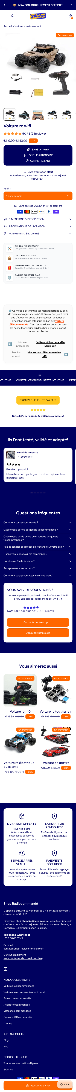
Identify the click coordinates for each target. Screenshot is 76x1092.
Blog (6, 1040)
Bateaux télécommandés (17, 998)
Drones (8, 1023)
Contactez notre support (38, 622)
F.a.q (6, 1046)
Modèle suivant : (40, 354)
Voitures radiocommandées (19, 985)
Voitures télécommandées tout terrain (25, 992)
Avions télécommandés (17, 1004)
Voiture (18, 26)
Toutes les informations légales (21, 1063)
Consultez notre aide (38, 632)
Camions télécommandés (18, 1017)
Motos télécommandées (17, 1010)
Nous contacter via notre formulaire (23, 958)
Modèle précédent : (36, 344)
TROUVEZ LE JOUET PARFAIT (38, 400)
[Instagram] (5, 969)
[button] (10, 114)
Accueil (8, 26)
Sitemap (8, 1069)
